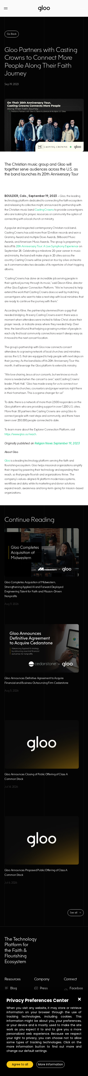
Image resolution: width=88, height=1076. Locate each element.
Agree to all (20, 1064)
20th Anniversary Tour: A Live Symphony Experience (47, 246)
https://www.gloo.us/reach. (21, 434)
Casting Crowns (44, 209)
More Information (50, 1064)
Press (44, 988)
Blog (13, 988)
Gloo (7, 460)
